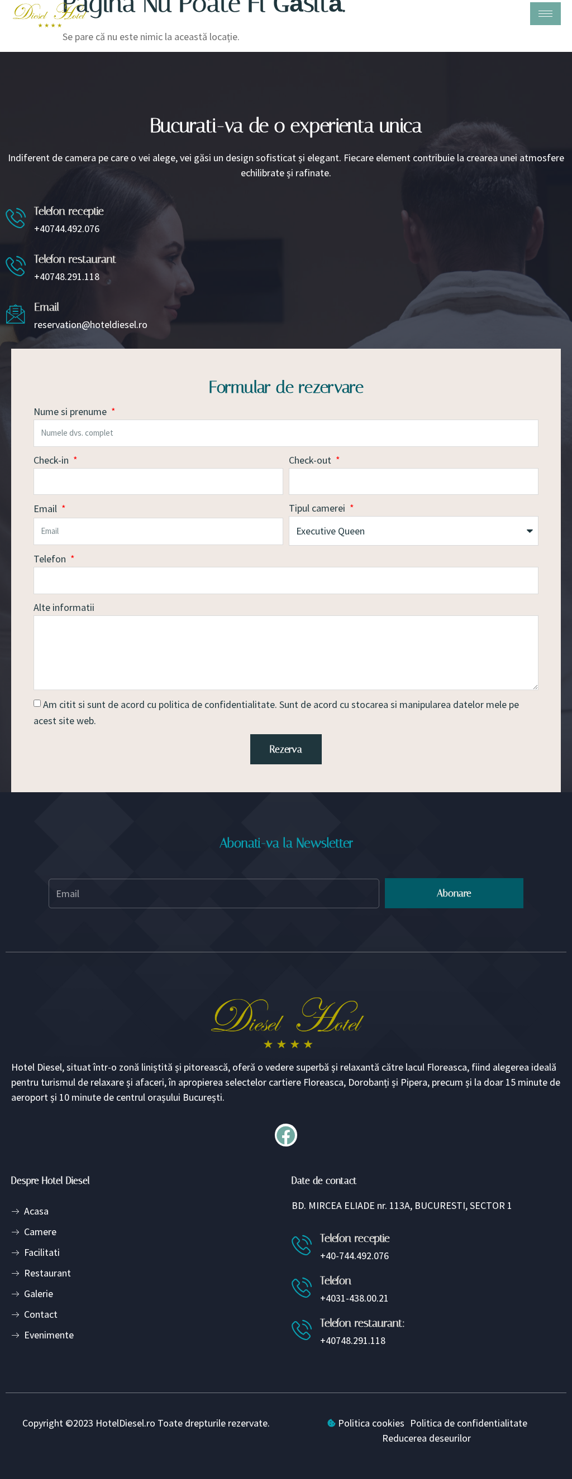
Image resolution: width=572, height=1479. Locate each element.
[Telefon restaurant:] (302, 1329)
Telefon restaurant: (362, 1322)
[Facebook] (286, 1135)
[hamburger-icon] (545, 13)
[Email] (16, 313)
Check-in (52, 460)
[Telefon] (302, 1287)
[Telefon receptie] (16, 218)
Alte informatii (64, 607)
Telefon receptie (69, 211)
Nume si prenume (71, 411)
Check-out (311, 460)
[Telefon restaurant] (16, 266)
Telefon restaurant (75, 259)
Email (46, 307)
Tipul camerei (318, 508)
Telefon (51, 558)
